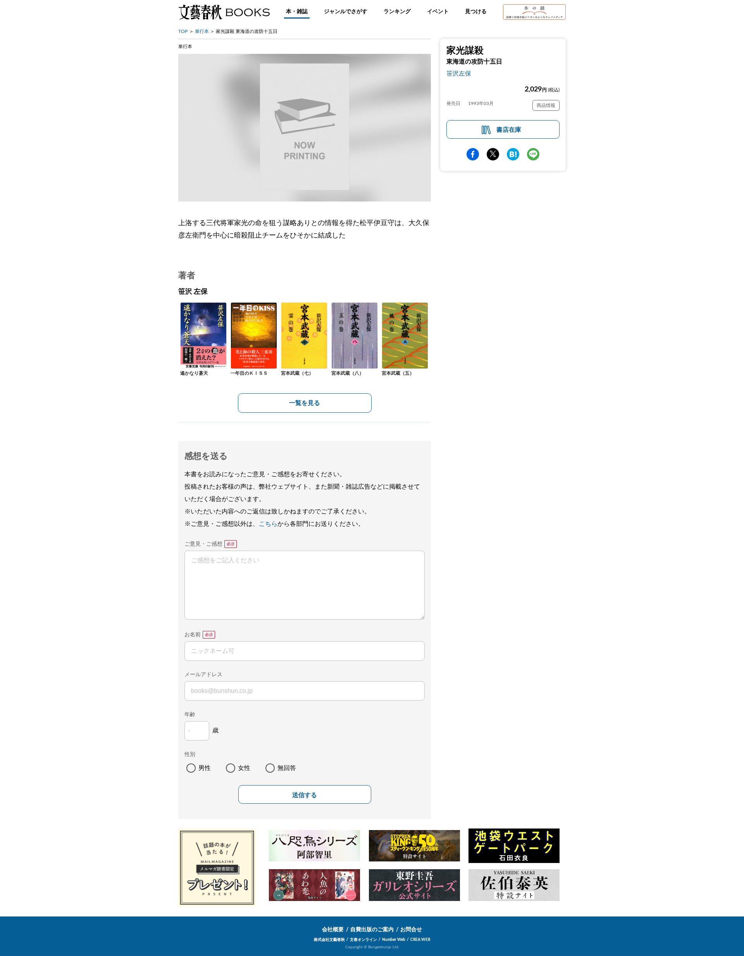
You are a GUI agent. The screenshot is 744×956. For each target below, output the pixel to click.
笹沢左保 (458, 74)
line (533, 154)
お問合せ (411, 929)
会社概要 (333, 929)
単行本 (202, 31)
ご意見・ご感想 (203, 544)
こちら (268, 524)
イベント (438, 11)
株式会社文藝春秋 (329, 940)
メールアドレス (203, 674)
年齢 (189, 714)
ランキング (397, 11)
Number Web (393, 940)
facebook (473, 154)
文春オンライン (363, 940)
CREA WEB (420, 940)
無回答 (286, 768)
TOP (183, 31)
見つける (476, 11)
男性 (204, 768)
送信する (304, 795)
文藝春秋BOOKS (224, 12)
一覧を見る (304, 403)
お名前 (192, 634)
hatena (513, 154)
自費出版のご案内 (372, 929)
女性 (244, 768)
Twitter (493, 154)
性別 (189, 754)
